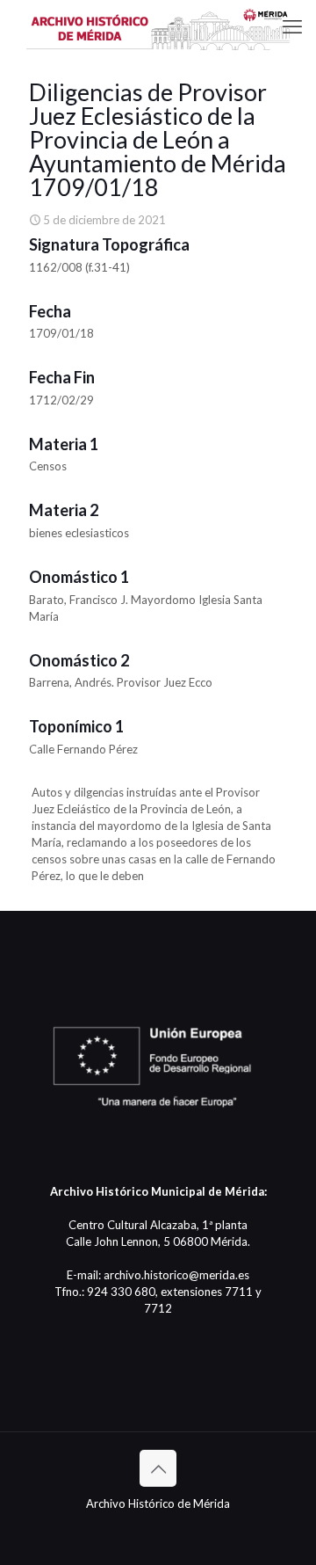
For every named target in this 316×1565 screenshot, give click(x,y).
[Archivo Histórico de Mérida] (158, 26)
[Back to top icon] (158, 1468)
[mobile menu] (292, 26)
